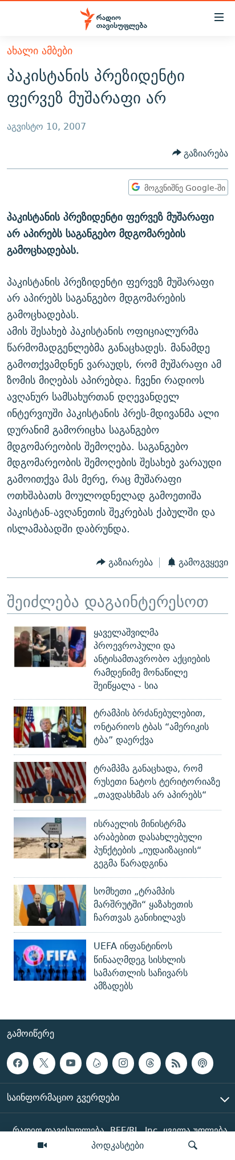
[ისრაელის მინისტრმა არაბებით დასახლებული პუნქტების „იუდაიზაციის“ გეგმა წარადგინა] (50, 837)
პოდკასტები (117, 1145)
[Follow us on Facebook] (18, 1063)
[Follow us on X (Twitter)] (44, 1063)
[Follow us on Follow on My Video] (97, 1063)
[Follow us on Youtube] (71, 1063)
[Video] (42, 1145)
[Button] (200, 153)
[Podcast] (202, 1063)
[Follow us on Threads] (149, 1063)
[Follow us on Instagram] (123, 1063)
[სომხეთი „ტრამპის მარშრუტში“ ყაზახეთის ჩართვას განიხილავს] (50, 905)
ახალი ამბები (39, 50)
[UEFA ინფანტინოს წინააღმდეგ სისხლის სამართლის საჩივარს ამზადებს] (50, 960)
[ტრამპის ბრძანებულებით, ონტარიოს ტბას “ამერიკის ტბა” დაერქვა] (50, 727)
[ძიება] (193, 1145)
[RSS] (176, 1063)
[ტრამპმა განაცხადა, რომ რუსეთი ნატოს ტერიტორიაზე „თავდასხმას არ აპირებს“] (50, 782)
